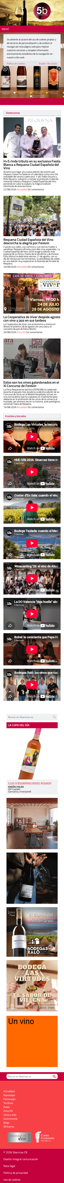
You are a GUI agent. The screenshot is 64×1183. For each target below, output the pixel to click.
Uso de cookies (11, 1180)
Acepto (42, 63)
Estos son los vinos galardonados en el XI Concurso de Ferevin (31, 384)
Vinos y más (9, 1115)
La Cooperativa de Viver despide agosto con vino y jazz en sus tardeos (31, 318)
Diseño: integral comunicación (20, 1159)
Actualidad (22, 189)
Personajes (9, 1099)
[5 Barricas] (42, 11)
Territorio (8, 1103)
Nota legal (9, 1166)
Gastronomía (10, 1119)
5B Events (8, 1127)
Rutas (6, 1107)
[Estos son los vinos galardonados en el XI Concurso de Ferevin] (32, 358)
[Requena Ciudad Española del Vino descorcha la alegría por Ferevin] (32, 216)
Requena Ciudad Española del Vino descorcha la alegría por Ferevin (28, 241)
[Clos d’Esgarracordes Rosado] (32, 753)
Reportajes (9, 1095)
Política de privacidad (15, 1173)
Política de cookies (16, 63)
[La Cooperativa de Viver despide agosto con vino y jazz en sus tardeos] (32, 293)
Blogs (6, 1123)
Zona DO (21, 332)
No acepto (52, 63)
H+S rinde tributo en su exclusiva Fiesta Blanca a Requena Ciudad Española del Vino (31, 164)
